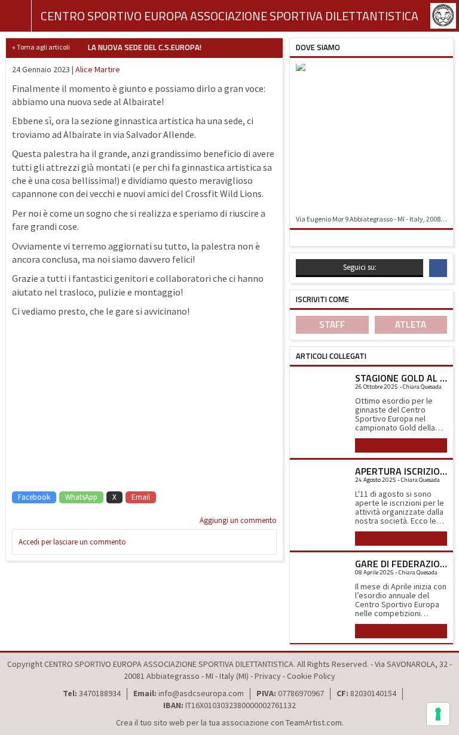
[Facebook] (438, 268)
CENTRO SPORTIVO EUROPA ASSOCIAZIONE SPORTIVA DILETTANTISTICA (229, 16)
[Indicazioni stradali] (371, 137)
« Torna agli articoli (41, 46)
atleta (410, 324)
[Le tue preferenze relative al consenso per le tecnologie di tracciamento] (438, 714)
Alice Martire (97, 69)
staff (332, 324)
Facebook (34, 497)
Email (140, 497)
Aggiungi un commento (238, 520)
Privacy (268, 676)
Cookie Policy (311, 676)
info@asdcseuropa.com (201, 693)
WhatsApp (81, 497)
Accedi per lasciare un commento (72, 542)
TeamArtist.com (314, 722)
